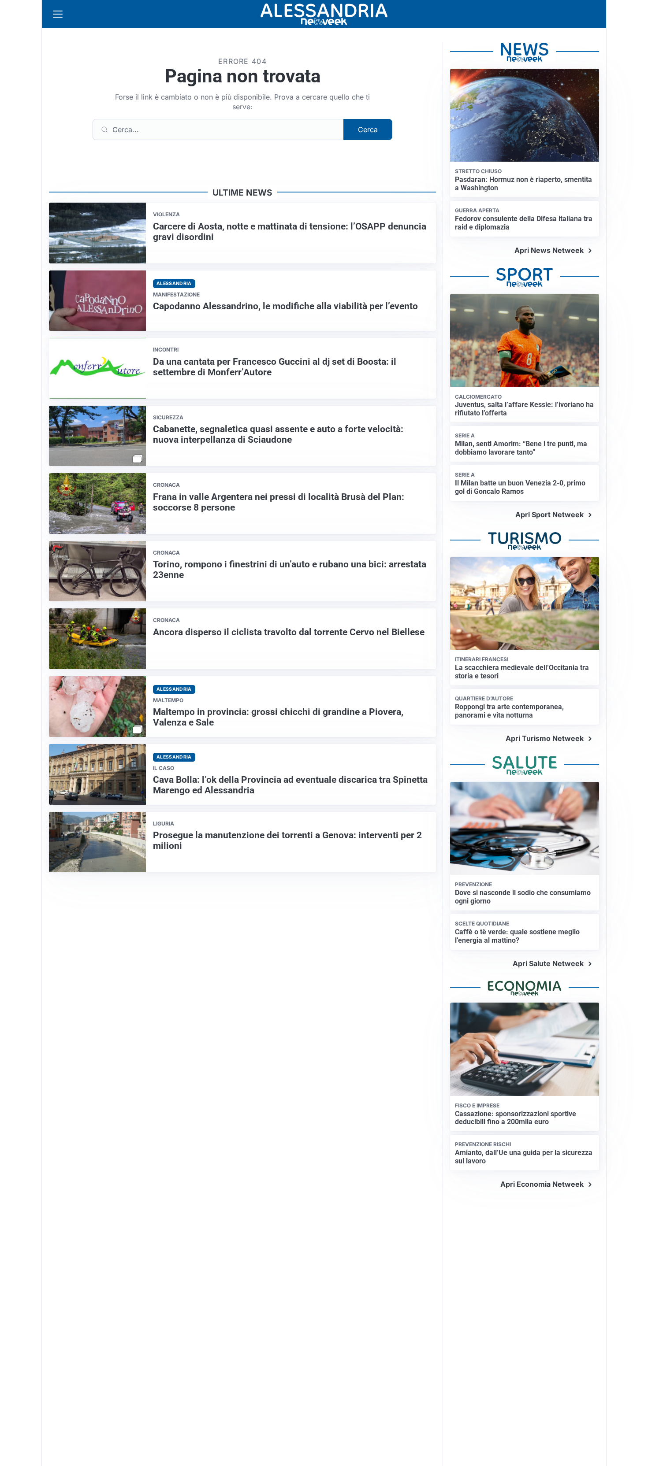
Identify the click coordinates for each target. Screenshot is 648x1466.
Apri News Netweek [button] (549, 250)
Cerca (368, 129)
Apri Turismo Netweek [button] (545, 738)
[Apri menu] (58, 14)
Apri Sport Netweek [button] (549, 514)
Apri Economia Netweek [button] (542, 1184)
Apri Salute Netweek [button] (548, 963)
